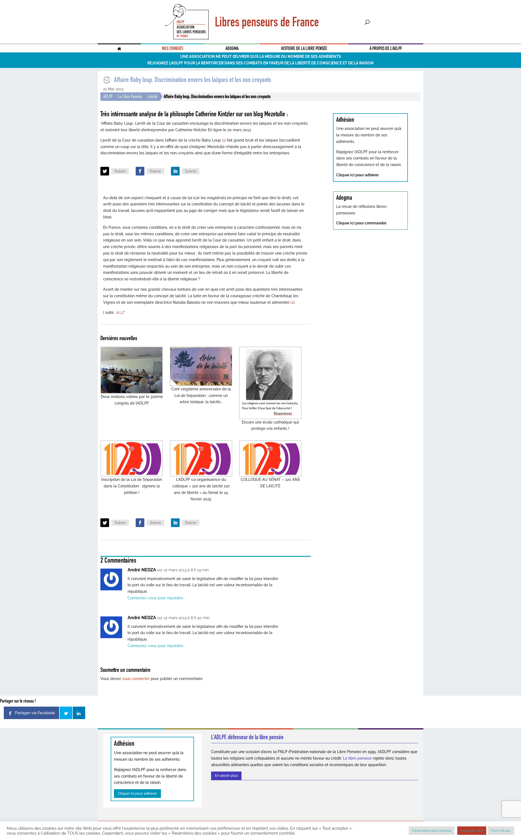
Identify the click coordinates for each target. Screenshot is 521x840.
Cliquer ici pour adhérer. (357, 175)
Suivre (120, 171)
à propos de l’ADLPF (386, 48)
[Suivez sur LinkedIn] (175, 171)
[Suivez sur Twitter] (104, 171)
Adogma (232, 48)
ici (118, 312)
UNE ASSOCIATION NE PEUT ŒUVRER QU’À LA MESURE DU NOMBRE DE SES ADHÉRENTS (260, 56)
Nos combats (172, 48)
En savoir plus (226, 775)
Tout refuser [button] (501, 831)
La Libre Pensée (130, 96)
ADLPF (108, 96)
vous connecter (136, 678)
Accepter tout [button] (471, 831)
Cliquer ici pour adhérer (137, 793)
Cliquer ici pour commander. (361, 223)
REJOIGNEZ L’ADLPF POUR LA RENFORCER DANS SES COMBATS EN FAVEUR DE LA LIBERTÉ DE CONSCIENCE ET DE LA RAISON (260, 63)
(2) (293, 302)
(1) (224, 140)
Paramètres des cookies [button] (431, 831)
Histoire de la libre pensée (304, 48)
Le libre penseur (357, 758)
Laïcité (152, 96)
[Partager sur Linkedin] (79, 713)
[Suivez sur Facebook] (140, 171)
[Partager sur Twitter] (66, 713)
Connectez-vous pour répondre (155, 598)
